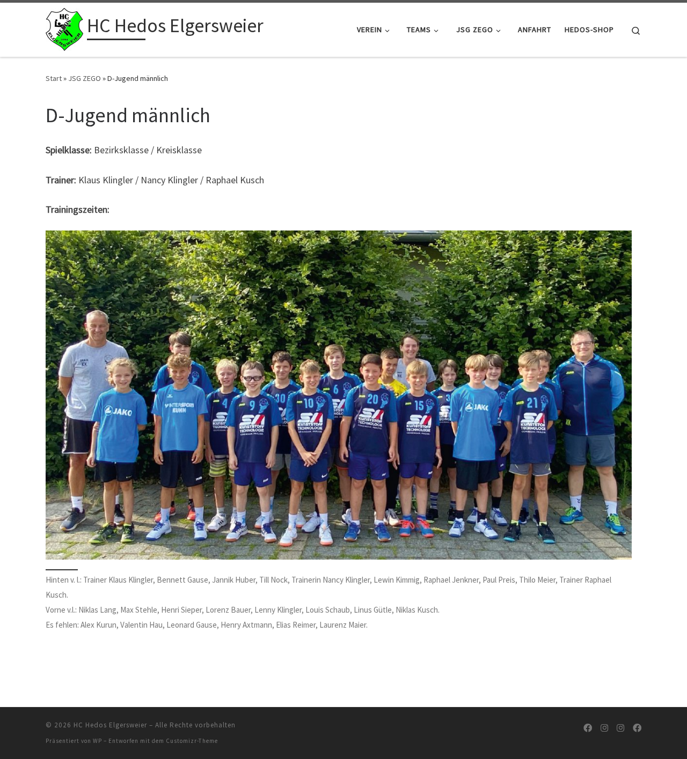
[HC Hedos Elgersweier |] (64, 28)
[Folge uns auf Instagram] (604, 728)
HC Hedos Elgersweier (110, 725)
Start (54, 78)
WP (97, 741)
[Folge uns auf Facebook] (587, 728)
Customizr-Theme (192, 741)
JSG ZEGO (84, 78)
